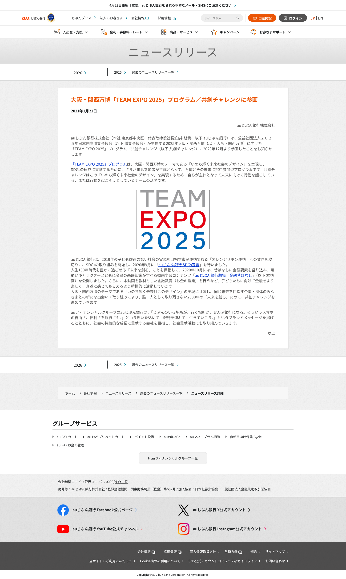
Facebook (102, 509)
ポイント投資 (144, 436)
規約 (253, 551)
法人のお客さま (111, 18)
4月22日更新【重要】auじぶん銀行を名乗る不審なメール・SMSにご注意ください (170, 5)
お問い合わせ (275, 561)
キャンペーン (229, 32)
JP (312, 18)
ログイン (295, 18)
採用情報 (164, 18)
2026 (78, 72)
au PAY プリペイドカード (106, 436)
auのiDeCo (172, 436)
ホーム (70, 393)
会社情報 (138, 18)
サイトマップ (275, 551)
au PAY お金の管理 (70, 445)
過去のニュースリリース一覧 (153, 72)
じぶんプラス (81, 18)
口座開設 (265, 18)
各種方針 (230, 551)
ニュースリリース (118, 393)
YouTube (105, 528)
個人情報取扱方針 (203, 551)
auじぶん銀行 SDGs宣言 (178, 264)
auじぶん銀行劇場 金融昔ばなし (223, 275)
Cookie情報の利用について (160, 561)
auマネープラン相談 (205, 436)
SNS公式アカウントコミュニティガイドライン (223, 561)
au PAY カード (67, 436)
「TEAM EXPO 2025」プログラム (99, 164)
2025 (118, 72)
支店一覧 (121, 481)
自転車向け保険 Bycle (246, 436)
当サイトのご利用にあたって (110, 561)
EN (320, 18)
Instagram (227, 528)
